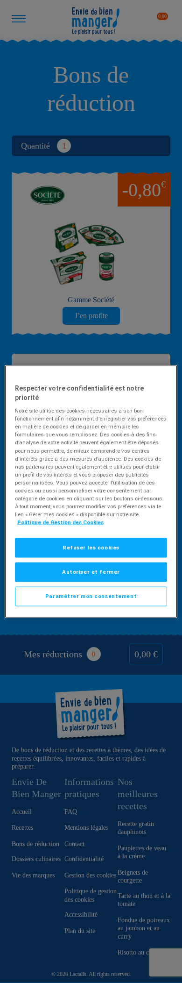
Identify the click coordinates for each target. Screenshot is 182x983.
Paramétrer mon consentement (91, 596)
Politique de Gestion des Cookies (60, 522)
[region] (91, 491)
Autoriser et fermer (91, 572)
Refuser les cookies (91, 547)
